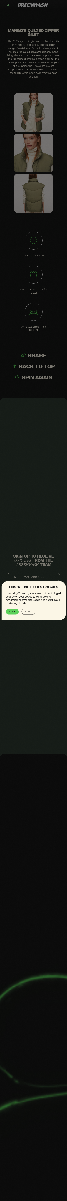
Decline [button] (28, 611)
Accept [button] (12, 611)
